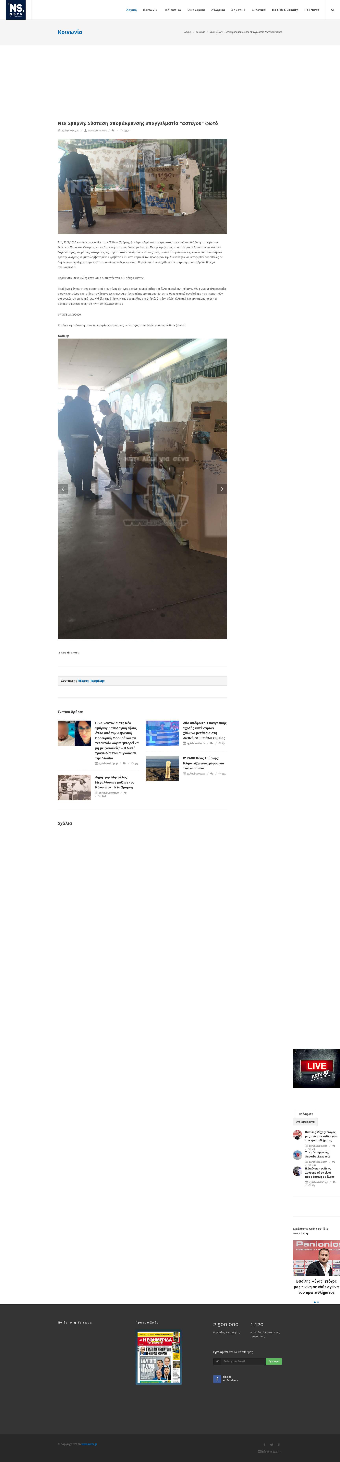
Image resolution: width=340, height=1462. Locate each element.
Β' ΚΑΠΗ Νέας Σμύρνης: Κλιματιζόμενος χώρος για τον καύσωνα (203, 558)
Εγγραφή (273, 1155)
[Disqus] (142, 680)
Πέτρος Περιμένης (97, 130)
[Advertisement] (170, 74)
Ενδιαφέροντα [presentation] (305, 916)
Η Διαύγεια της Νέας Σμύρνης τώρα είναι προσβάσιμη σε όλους (319, 967)
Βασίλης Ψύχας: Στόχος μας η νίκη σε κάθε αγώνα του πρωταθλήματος (321, 931)
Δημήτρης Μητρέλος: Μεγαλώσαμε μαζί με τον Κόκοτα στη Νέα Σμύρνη (114, 577)
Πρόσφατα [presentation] (306, 908)
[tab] (306, 908)
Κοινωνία (70, 32)
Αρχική (187, 32)
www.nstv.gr (89, 1238)
